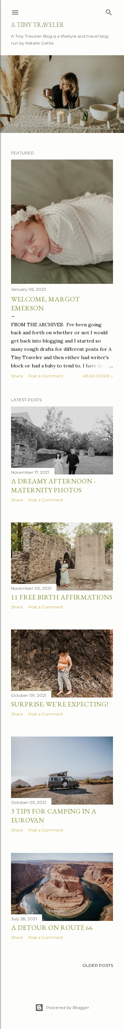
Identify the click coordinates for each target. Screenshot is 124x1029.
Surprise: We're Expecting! (59, 704)
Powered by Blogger (67, 1007)
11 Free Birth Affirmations (61, 597)
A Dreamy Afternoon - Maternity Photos (53, 485)
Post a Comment (45, 375)
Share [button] (17, 375)
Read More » (98, 375)
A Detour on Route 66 (52, 927)
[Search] (109, 11)
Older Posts (97, 965)
